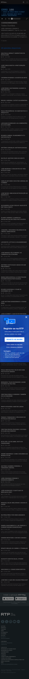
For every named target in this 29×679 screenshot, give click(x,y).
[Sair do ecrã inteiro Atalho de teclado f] (26, 677)
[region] (14, 339)
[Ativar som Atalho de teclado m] (9, 677)
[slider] (16, 677)
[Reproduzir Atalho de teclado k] (2, 677)
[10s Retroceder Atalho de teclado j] (5, 677)
